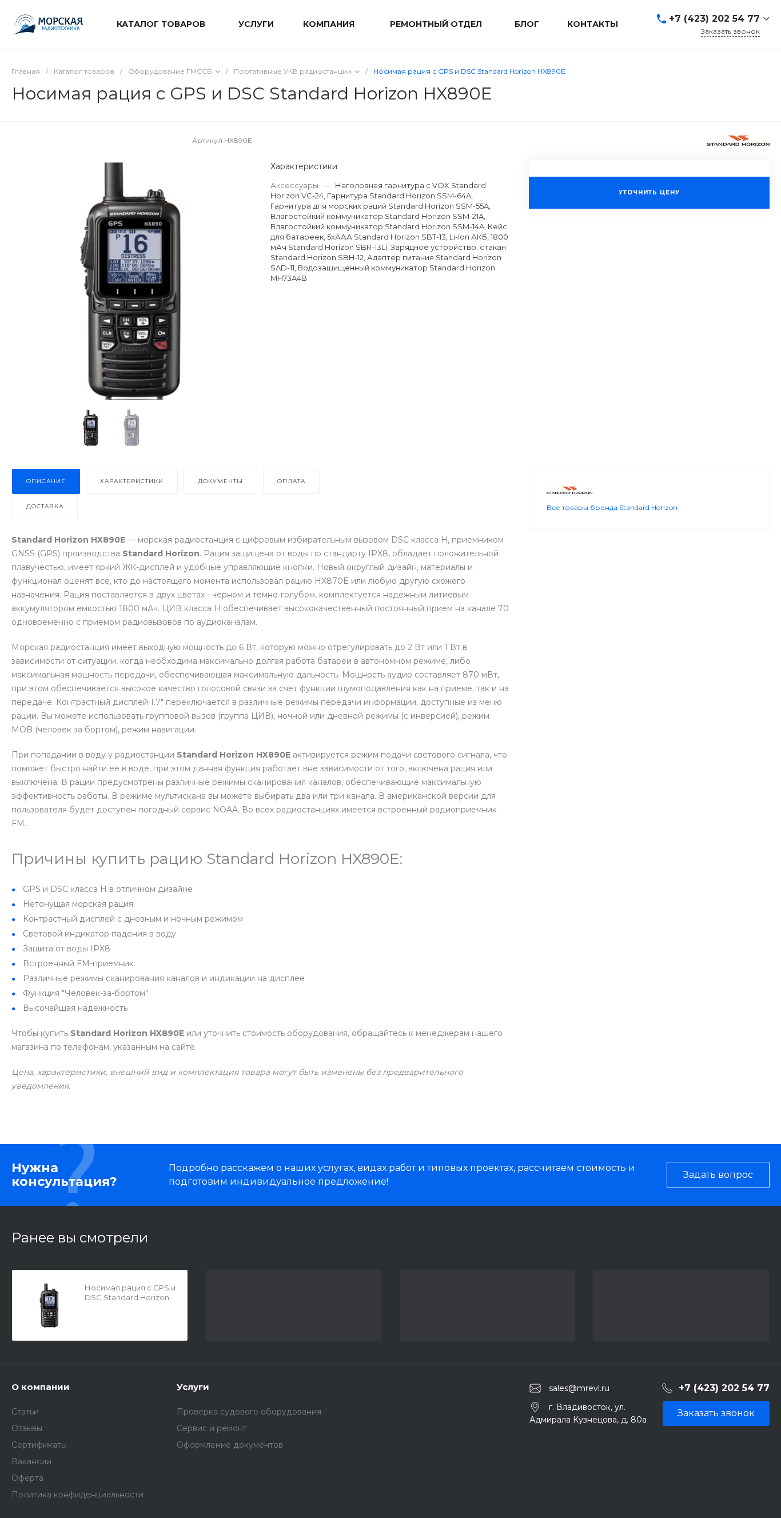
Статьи (25, 1412)
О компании (40, 1386)
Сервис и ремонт (212, 1428)
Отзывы (26, 1428)
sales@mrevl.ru (579, 1387)
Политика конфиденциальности (77, 1494)
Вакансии (31, 1461)
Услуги (193, 1386)
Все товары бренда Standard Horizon (612, 507)
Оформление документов (230, 1445)
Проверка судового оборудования (249, 1412)
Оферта (27, 1478)
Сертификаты (39, 1445)
